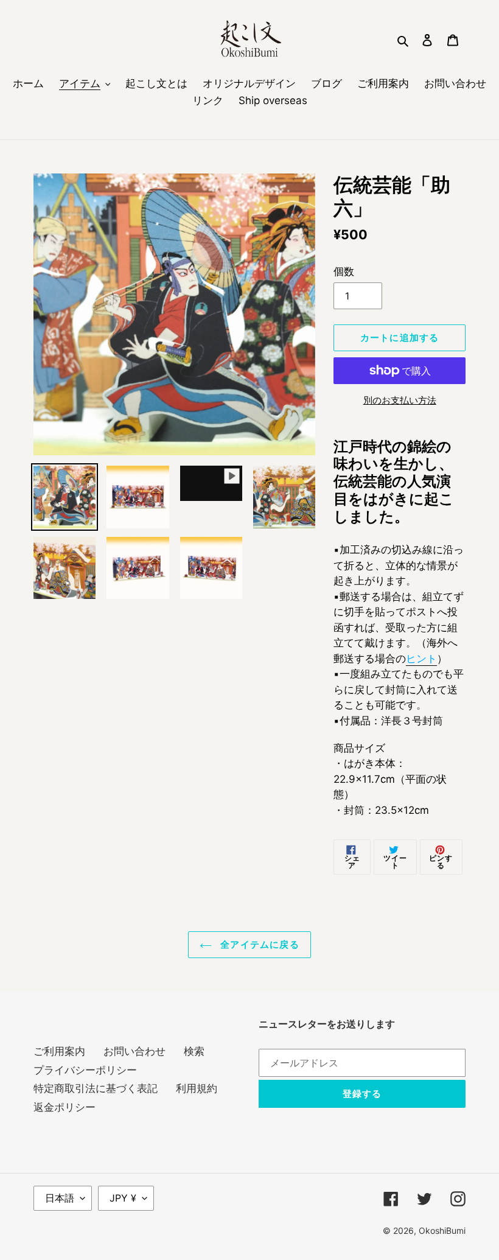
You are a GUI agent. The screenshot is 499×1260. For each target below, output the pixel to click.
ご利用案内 (59, 1051)
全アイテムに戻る (258, 945)
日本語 (59, 1198)
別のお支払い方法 (399, 400)
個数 (343, 271)
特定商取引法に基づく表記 (95, 1088)
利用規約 (196, 1088)
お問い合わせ (134, 1051)
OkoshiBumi (442, 1230)
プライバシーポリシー (85, 1070)
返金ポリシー (64, 1107)
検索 (194, 1051)
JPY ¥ (123, 1198)
